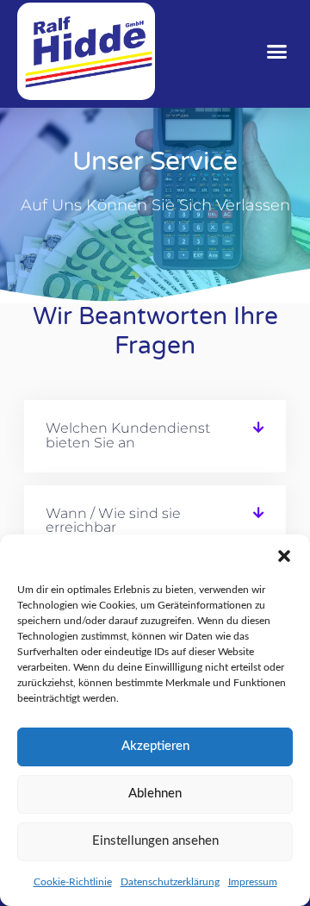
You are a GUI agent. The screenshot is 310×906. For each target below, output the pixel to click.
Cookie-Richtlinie (73, 882)
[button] (284, 556)
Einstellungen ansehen (155, 840)
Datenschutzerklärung (170, 882)
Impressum (252, 882)
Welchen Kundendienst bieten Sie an (128, 435)
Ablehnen (155, 793)
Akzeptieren (155, 746)
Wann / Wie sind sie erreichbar (113, 520)
